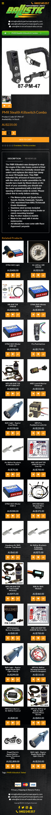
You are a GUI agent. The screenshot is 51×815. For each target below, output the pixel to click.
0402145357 (41, 3)
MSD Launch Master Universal (38, 384)
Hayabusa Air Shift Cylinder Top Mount (13, 546)
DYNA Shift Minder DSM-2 (13, 505)
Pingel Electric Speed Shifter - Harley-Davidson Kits (13, 755)
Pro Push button (38, 344)
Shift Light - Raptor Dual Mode (13, 424)
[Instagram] (27, 807)
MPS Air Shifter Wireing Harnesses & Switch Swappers (38, 669)
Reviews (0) (30, 158)
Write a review (29, 145)
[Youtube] (31, 807)
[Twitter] (23, 807)
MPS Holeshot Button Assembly (13, 629)
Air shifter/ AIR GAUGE (38, 266)
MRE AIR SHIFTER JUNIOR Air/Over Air (38, 629)
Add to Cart (25, 139)
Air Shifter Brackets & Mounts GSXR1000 (38, 547)
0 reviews (18, 145)
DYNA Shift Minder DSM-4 (38, 305)
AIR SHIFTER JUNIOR (13, 305)
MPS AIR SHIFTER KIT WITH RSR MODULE (13, 588)
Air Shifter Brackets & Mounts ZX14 (13, 463)
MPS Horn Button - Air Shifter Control (13, 710)
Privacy (14, 790)
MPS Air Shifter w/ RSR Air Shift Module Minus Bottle (38, 712)
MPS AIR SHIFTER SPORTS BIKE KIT (13, 384)
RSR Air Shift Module (38, 587)
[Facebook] (19, 807)
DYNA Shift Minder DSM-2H (13, 345)
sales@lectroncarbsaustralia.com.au (27, 26)
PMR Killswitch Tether (16, 772)
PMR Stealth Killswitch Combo (25, 33)
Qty (3, 129)
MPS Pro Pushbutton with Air (38, 424)
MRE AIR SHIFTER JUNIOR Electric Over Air (38, 464)
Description (14, 158)
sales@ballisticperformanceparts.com (27, 24)
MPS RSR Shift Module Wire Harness (38, 506)
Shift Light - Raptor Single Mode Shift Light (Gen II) (13, 669)
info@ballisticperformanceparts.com (26, 21)
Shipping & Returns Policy (29, 790)
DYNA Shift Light (13, 265)
